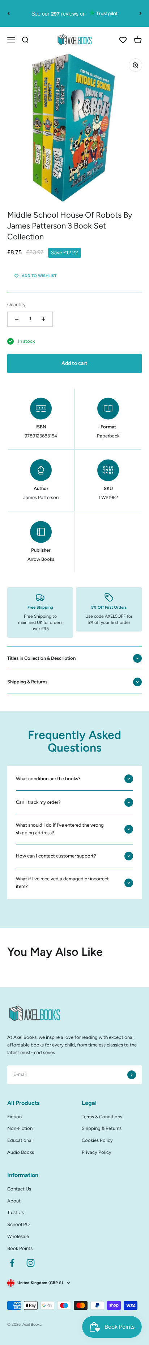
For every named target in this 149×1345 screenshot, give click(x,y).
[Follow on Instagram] (30, 1263)
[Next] (140, 13)
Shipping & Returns (102, 1128)
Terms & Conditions (102, 1116)
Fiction (14, 1116)
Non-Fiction (20, 1128)
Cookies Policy (97, 1140)
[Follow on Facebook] (12, 1263)
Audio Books (20, 1152)
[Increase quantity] (43, 319)
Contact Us (19, 1189)
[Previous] (8, 13)
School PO (18, 1224)
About (14, 1201)
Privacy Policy (96, 1152)
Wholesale (18, 1236)
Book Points (20, 1248)
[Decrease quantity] (17, 319)
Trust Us (15, 1212)
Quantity (16, 304)
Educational (20, 1140)
